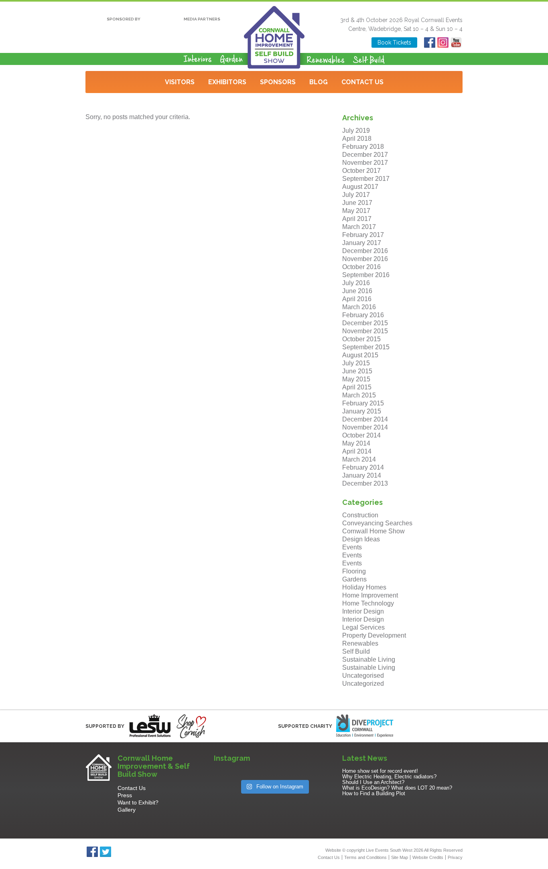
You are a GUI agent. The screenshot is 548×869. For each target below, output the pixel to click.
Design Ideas (361, 539)
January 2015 (361, 411)
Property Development (374, 635)
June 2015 (357, 371)
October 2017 (361, 170)
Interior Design (363, 611)
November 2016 (365, 258)
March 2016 (359, 307)
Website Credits (427, 857)
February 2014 (363, 467)
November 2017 (365, 162)
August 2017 (360, 186)
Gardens (354, 579)
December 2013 (365, 483)
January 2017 (361, 242)
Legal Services (363, 627)
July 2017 (356, 194)
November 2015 (365, 331)
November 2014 (365, 427)
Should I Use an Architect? (373, 782)
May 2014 (356, 443)
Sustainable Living (368, 659)
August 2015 (360, 355)
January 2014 (361, 475)
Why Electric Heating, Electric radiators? (389, 777)
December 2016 (365, 250)
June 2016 (357, 291)
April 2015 (356, 387)
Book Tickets (394, 42)
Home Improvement (370, 595)
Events (352, 547)
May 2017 (356, 210)
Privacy (455, 857)
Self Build (356, 651)
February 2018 (363, 146)
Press (125, 795)
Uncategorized (363, 683)
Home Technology (368, 603)
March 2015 (359, 395)
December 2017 (365, 154)
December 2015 (365, 323)
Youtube (456, 42)
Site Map (399, 857)
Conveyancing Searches (377, 523)
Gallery (127, 809)
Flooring (354, 571)
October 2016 (361, 266)
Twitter (105, 852)
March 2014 (359, 459)
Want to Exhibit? (138, 802)
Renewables (360, 643)
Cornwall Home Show (373, 531)
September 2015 (366, 347)
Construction (360, 515)
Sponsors (278, 82)
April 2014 (356, 451)
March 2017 (359, 226)
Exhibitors (227, 82)
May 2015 (356, 379)
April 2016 (356, 299)
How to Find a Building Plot (373, 793)
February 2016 (363, 315)
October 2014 (361, 435)
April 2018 (356, 138)
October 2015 (361, 339)
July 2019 (356, 130)
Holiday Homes (364, 587)
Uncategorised (363, 675)
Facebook (429, 42)
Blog (318, 82)
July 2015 (356, 363)
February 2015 (363, 403)
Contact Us (362, 82)
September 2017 (366, 178)
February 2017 (363, 234)
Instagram (442, 42)
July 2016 (356, 283)
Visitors (180, 82)
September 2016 (366, 274)
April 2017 (356, 218)
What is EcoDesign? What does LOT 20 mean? (397, 788)
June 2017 (357, 202)
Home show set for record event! (380, 771)
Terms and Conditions (365, 857)
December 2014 (365, 419)
